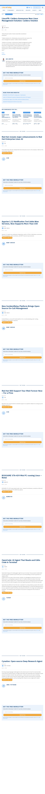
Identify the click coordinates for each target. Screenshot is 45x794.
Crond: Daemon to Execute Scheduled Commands (27, 116)
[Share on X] (39, 14)
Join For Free (22, 81)
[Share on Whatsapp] (42, 14)
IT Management (10, 10)
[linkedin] (29, 7)
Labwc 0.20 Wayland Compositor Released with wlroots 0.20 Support (17, 97)
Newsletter (37, 7)
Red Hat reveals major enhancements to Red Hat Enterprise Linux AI (6, 116)
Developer (28, 10)
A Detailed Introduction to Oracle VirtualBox (38, 116)
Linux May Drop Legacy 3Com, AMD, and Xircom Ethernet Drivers (16, 99)
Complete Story (6, 153)
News (4, 10)
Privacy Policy (5, 84)
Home (3, 14)
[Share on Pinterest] (41, 14)
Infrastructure (19, 10)
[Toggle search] (42, 7)
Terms (38, 83)
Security (34, 10)
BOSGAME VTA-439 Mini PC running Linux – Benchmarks (14, 95)
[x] (31, 7)
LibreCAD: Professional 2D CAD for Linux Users (12, 101)
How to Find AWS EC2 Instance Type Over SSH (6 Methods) (16, 116)
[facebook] (27, 7)
